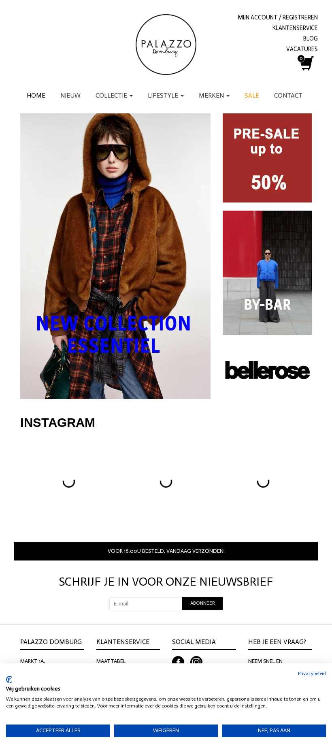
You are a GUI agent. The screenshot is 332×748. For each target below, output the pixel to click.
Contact (288, 95)
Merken (212, 95)
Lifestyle (164, 95)
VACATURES (302, 49)
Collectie (112, 95)
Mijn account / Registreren (278, 17)
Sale (252, 95)
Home (36, 95)
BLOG (310, 38)
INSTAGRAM (57, 423)
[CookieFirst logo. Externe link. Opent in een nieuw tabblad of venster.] (9, 679)
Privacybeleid (312, 673)
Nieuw (70, 95)
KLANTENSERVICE (295, 28)
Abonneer (202, 603)
